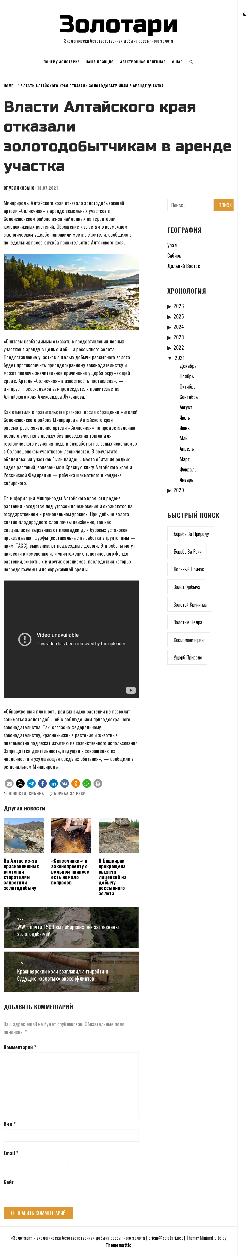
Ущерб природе (188, 657)
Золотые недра (188, 622)
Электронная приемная (143, 61)
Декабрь (188, 365)
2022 (178, 347)
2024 (178, 326)
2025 (178, 316)
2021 (180, 357)
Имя (10, 1124)
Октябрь (188, 386)
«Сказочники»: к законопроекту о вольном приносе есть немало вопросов (70, 871)
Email (11, 1153)
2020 (178, 490)
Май (184, 438)
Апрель (187, 448)
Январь (186, 479)
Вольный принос (189, 569)
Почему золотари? (61, 61)
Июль (185, 417)
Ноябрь (187, 376)
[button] (244, 13)
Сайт (9, 1181)
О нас (177, 61)
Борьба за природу (191, 533)
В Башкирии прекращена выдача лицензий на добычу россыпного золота (112, 877)
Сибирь (36, 793)
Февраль (188, 469)
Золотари (118, 24)
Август (186, 407)
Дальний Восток (183, 265)
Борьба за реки (70, 793)
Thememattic (118, 1245)
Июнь (185, 427)
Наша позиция (100, 61)
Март (185, 459)
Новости (17, 793)
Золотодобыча (187, 586)
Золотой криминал (190, 604)
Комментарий (20, 1047)
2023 (178, 337)
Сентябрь (189, 396)
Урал (172, 245)
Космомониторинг (189, 639)
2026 (178, 306)
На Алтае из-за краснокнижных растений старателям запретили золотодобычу (21, 874)
